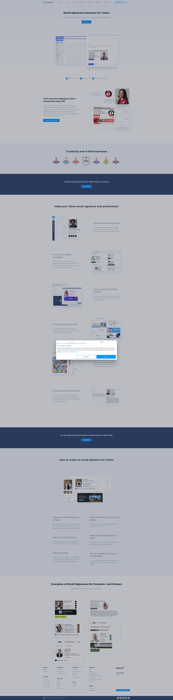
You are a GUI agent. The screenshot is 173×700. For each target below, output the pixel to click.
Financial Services (77, 677)
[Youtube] (129, 698)
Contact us (91, 688)
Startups (75, 675)
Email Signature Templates (95, 679)
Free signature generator (123, 690)
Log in (127, 2)
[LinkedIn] (118, 698)
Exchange (59, 671)
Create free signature (51, 120)
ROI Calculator (92, 681)
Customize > (86, 356)
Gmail (58, 680)
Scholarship (46, 686)
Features (45, 669)
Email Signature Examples (95, 675)
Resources (106, 2)
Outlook (59, 682)
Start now (86, 22)
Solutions (90, 2)
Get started (86, 186)
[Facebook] (121, 698)
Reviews (45, 671)
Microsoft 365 (60, 669)
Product (60, 2)
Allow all (106, 356)
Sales (74, 686)
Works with (98, 2)
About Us (45, 679)
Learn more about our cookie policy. (69, 352)
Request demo (119, 2)
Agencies (75, 673)
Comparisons (92, 677)
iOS (58, 686)
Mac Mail (59, 684)
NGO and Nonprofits (77, 671)
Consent (71, 342)
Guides (90, 671)
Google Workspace (61, 673)
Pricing (67, 2)
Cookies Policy (46, 684)
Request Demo (92, 690)
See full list (59, 688)
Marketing (75, 684)
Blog (90, 669)
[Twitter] (123, 698)
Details (101, 342)
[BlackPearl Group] (120, 668)
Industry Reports (93, 673)
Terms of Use (46, 680)
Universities (75, 669)
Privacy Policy (46, 682)
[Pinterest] (126, 698)
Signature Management (78, 2)
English (118, 675)
